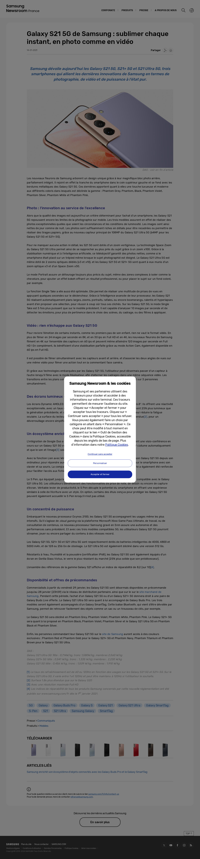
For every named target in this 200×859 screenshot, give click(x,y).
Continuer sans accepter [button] (100, 454)
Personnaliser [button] (100, 463)
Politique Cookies (116, 444)
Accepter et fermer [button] (100, 474)
